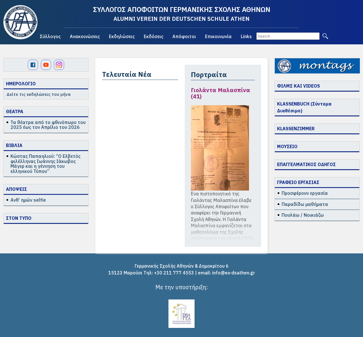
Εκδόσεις (153, 36)
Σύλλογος (50, 36)
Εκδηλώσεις (122, 36)
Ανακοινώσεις (85, 36)
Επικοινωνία (218, 36)
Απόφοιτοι (184, 36)
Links (246, 36)
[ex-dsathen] (20, 22)
